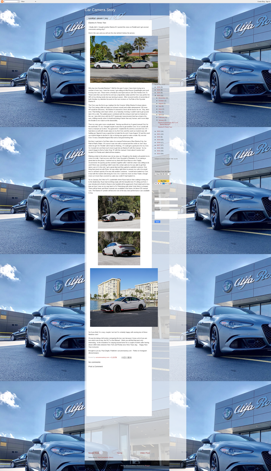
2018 (159, 142)
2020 (159, 137)
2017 (159, 145)
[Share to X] (127, 357)
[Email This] (123, 357)
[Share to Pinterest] (131, 357)
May (160, 112)
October (161, 101)
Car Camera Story (100, 10)
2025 (159, 90)
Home (119, 453)
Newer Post (93, 453)
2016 (159, 148)
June (160, 109)
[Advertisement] (119, 434)
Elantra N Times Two (165, 127)
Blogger (147, 465)
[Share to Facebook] (129, 357)
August (161, 103)
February (162, 117)
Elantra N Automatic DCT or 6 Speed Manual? (168, 123)
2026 (159, 87)
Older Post (145, 453)
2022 (159, 131)
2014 (159, 153)
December (162, 98)
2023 (159, 95)
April (160, 114)
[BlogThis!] (125, 357)
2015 (159, 151)
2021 (159, 134)
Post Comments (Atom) (105, 457)
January (161, 120)
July (160, 106)
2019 (159, 139)
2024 (159, 92)
